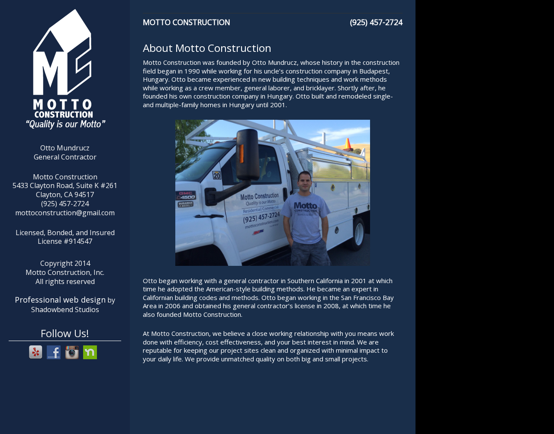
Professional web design (60, 299)
